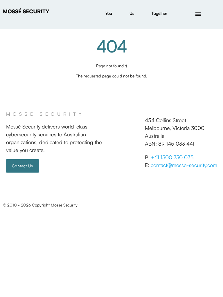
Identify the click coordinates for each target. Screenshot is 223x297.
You (108, 13)
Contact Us (22, 165)
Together (159, 13)
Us (132, 13)
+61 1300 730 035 (172, 157)
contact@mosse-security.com (184, 165)
